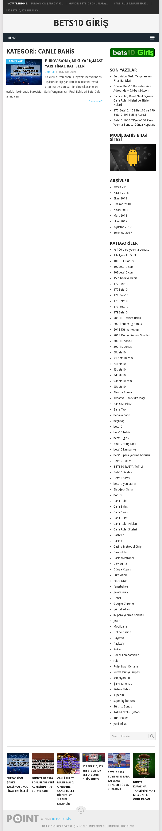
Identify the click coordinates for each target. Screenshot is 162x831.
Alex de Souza (122, 392)
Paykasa (118, 638)
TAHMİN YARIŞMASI (127, 712)
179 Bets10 (120, 306)
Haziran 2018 (122, 204)
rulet (116, 660)
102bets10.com (123, 266)
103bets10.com (123, 272)
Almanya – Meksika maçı (129, 398)
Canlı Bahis (120, 506)
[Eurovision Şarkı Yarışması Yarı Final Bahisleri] (18, 763)
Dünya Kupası (122, 569)
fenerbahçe (120, 586)
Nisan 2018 (120, 210)
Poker (117, 649)
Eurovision (120, 575)
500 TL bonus (122, 346)
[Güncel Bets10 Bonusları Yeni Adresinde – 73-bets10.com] (43, 763)
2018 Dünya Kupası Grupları (131, 335)
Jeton (116, 620)
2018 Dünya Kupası (126, 329)
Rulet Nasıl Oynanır (125, 666)
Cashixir (118, 535)
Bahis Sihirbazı (122, 403)
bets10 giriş (121, 438)
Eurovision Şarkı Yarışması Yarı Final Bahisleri (74, 63)
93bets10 (119, 369)
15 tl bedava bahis (125, 278)
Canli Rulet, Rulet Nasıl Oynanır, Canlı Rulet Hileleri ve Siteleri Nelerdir (134, 100)
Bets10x (50, 71)
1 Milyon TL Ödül (124, 255)
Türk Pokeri (120, 718)
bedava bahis (121, 415)
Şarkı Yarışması (122, 683)
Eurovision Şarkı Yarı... (47, 3)
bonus (117, 495)
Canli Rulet (120, 501)
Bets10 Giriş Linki (124, 443)
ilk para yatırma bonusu (128, 615)
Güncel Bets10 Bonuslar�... (88, 3)
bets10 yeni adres (124, 483)
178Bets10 (120, 301)
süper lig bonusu (124, 700)
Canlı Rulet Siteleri (125, 529)
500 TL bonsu (122, 341)
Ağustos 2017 (122, 227)
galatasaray (120, 592)
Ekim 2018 (120, 198)
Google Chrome (123, 603)
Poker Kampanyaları (126, 655)
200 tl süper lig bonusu (128, 324)
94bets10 (119, 375)
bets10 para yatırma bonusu (131, 455)
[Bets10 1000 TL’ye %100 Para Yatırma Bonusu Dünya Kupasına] (119, 760)
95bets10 (119, 386)
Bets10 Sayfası (122, 472)
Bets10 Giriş (81, 23)
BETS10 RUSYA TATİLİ (128, 466)
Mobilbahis (120, 626)
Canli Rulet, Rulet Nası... (131, 3)
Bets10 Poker (122, 461)
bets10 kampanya (124, 449)
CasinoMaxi (120, 552)
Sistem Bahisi (121, 689)
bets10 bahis (121, 432)
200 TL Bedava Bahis (127, 318)
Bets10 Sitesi (121, 478)
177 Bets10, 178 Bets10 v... (23, 10)
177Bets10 (120, 289)
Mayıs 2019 (120, 187)
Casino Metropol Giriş (127, 546)
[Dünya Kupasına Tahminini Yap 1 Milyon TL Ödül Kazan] (144, 765)
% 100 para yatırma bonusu (131, 249)
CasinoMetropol (123, 558)
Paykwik (118, 643)
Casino (117, 541)
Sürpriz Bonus (122, 706)
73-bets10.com (123, 358)
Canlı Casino (121, 512)
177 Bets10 (120, 284)
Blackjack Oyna (123, 489)
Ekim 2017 (120, 221)
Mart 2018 (120, 215)
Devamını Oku (97, 101)
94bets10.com (122, 381)
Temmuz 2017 (122, 232)
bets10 (117, 426)
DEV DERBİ (120, 563)
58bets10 (119, 352)
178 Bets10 (120, 295)
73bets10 (119, 363)
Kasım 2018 (121, 192)
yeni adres (120, 723)
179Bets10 (120, 312)
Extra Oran (120, 580)
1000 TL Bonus (123, 261)
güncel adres (121, 609)
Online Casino (122, 632)
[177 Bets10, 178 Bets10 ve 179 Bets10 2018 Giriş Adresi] (93, 757)
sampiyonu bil (122, 678)
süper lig (118, 695)
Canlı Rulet (120, 518)
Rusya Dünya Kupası (126, 672)
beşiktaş (118, 421)
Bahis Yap (119, 409)
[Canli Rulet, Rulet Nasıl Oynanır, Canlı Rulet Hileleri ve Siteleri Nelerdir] (68, 763)
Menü (11, 37)
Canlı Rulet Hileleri (125, 523)
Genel (117, 598)
